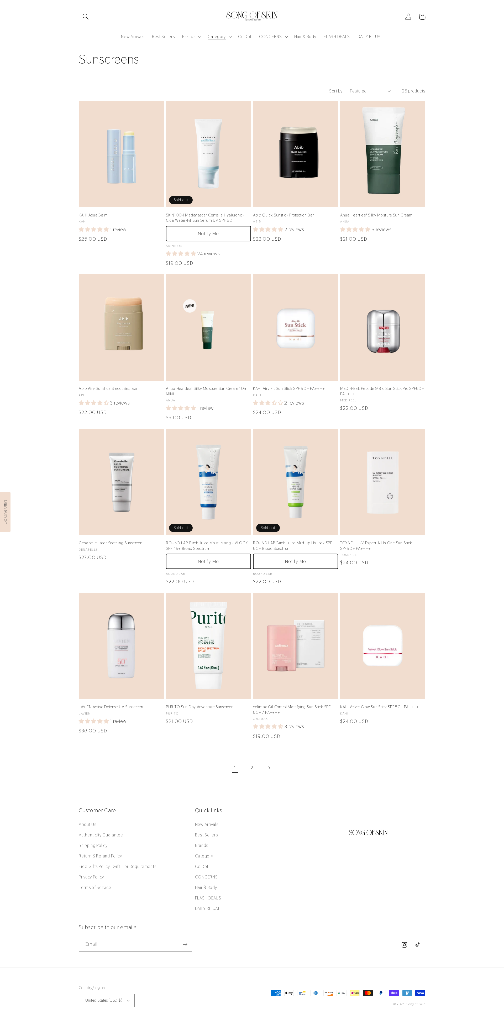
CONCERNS (206, 877)
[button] (86, 17)
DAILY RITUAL (207, 908)
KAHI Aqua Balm (93, 215)
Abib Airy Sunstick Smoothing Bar (108, 388)
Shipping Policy (93, 845)
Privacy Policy (91, 877)
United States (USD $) (103, 1000)
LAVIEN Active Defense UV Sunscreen (111, 707)
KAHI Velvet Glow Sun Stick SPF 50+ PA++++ (379, 707)
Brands (201, 845)
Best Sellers (206, 835)
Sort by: (336, 91)
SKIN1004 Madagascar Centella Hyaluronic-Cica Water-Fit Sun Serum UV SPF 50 (205, 218)
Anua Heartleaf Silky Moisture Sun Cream (376, 215)
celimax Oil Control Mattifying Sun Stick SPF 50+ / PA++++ (292, 709)
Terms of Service (95, 887)
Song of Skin (415, 1004)
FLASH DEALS (208, 898)
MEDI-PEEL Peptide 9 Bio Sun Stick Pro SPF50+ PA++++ (382, 391)
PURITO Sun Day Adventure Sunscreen (199, 707)
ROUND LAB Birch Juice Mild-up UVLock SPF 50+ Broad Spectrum (292, 545)
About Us (87, 824)
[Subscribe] (185, 944)
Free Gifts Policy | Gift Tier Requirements (117, 866)
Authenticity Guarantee (101, 835)
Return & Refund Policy (100, 856)
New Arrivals (206, 824)
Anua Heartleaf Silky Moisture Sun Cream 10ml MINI (207, 391)
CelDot (201, 866)
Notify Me (208, 233)
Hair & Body (206, 887)
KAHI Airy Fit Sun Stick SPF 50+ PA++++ (289, 388)
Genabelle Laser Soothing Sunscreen (110, 543)
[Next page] (269, 768)
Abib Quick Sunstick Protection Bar (283, 215)
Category (204, 856)
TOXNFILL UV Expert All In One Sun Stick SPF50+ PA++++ (376, 545)
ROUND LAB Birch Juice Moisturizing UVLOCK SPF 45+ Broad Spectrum (207, 545)
